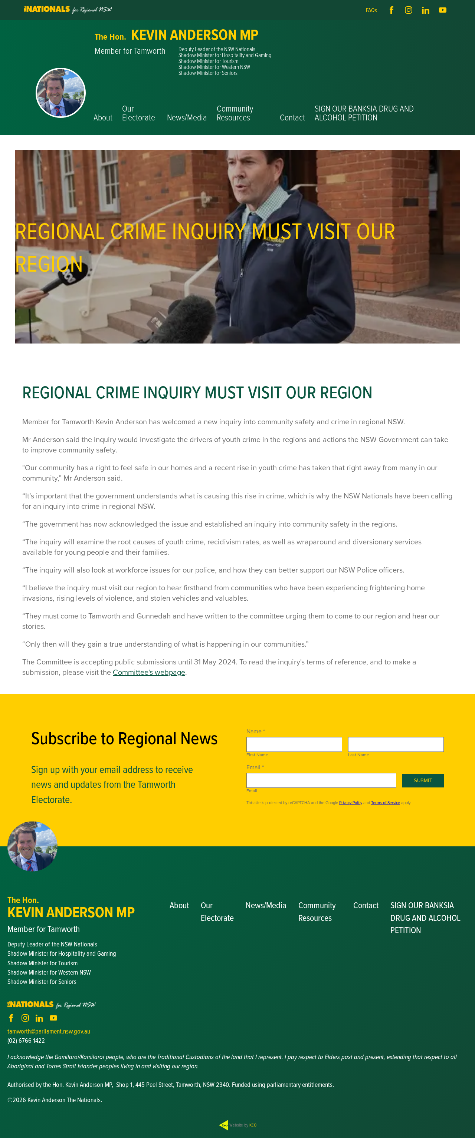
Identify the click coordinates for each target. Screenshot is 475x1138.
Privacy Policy (350, 803)
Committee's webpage (149, 672)
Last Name (358, 755)
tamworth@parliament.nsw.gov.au (48, 1031)
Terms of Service (385, 803)
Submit (423, 780)
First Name (257, 755)
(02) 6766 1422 (26, 1040)
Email (251, 791)
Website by (242, 1125)
